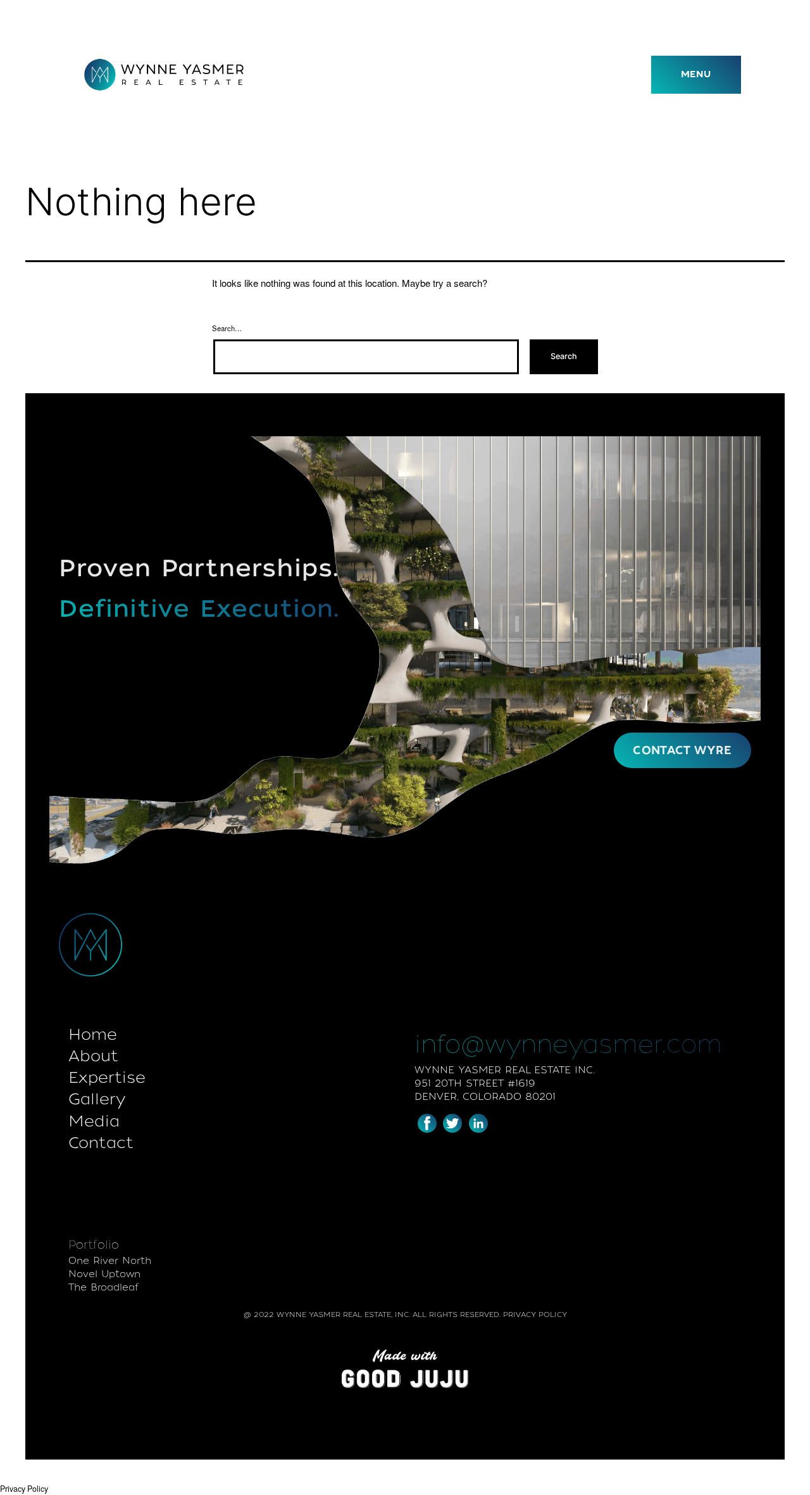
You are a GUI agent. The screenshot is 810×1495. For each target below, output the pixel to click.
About (93, 1056)
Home (92, 1034)
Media (94, 1121)
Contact (101, 1142)
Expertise (107, 1077)
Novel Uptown (104, 1274)
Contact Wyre (682, 750)
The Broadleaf (103, 1287)
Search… (227, 328)
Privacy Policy (24, 1488)
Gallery (96, 1099)
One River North (109, 1260)
